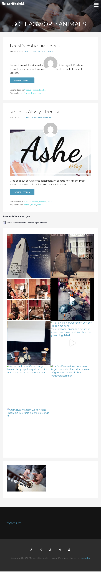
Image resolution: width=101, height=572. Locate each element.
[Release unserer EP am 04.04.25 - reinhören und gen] (72, 299)
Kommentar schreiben (43, 51)
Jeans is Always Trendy (34, 111)
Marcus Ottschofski (13, 3)
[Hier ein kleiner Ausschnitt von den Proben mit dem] (72, 343)
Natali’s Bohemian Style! (35, 45)
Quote (39, 205)
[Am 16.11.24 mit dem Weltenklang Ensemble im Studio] (28, 430)
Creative (27, 90)
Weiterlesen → (22, 80)
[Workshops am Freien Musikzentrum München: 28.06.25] (72, 256)
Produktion (60, 550)
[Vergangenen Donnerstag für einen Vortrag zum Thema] (28, 343)
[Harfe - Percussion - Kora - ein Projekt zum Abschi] (72, 386)
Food (39, 93)
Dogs (33, 93)
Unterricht (41, 550)
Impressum (13, 523)
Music (33, 205)
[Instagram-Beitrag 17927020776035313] (28, 256)
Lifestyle (42, 90)
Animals (27, 93)
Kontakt (69, 550)
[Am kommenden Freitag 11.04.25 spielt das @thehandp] (28, 299)
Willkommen (31, 550)
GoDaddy (85, 558)
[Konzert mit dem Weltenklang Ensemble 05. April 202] (28, 386)
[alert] (50, 222)
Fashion (35, 90)
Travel (49, 202)
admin (28, 51)
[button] (97, 4)
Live (50, 550)
